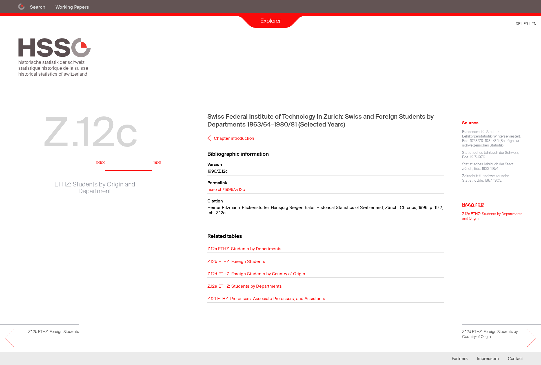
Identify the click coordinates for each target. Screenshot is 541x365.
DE (518, 23)
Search (37, 7)
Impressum (488, 358)
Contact (515, 358)
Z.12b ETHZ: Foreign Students (236, 261)
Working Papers (72, 7)
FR (526, 23)
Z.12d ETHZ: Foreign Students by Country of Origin (256, 273)
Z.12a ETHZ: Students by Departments (244, 248)
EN (533, 23)
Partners (460, 358)
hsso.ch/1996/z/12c (226, 189)
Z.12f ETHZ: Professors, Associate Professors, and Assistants (266, 298)
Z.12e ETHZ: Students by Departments (244, 286)
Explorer (270, 20)
